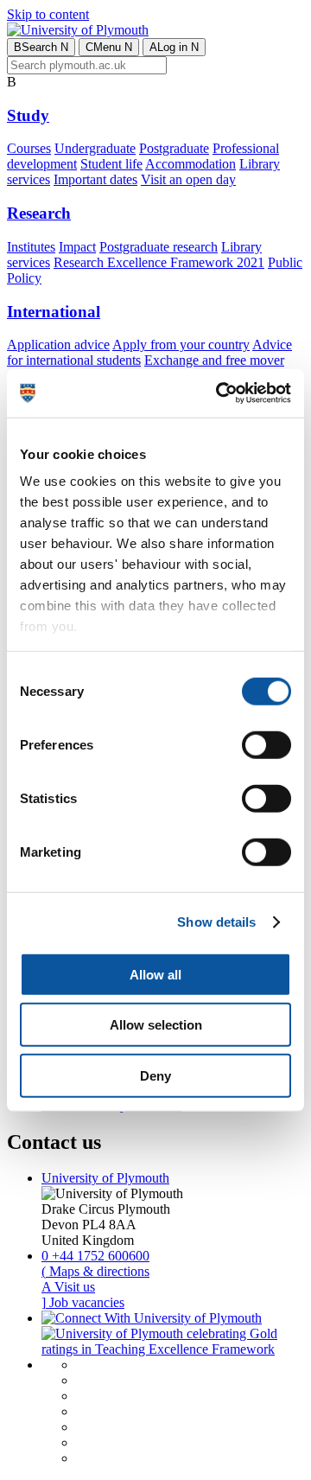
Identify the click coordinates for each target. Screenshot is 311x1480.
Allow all (155, 973)
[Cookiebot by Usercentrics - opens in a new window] (219, 393)
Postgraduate (174, 148)
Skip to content (48, 14)
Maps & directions (95, 1271)
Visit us (68, 1286)
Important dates (95, 179)
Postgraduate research (158, 246)
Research (39, 213)
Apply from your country (181, 344)
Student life (111, 163)
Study (28, 115)
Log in (174, 47)
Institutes (31, 246)
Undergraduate (95, 148)
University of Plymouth (105, 1178)
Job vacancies (82, 1302)
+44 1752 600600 (95, 1255)
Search (41, 47)
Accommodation (190, 163)
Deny (155, 1075)
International (53, 312)
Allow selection (156, 1025)
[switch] (266, 744)
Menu (109, 47)
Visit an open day (188, 179)
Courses (29, 148)
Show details (216, 922)
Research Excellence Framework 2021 (159, 262)
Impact (77, 246)
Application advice (58, 344)
